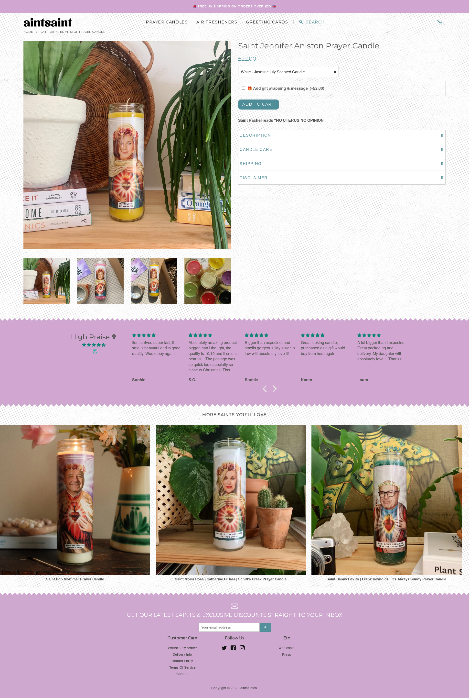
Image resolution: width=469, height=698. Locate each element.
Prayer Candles (167, 22)
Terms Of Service (182, 667)
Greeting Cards (267, 22)
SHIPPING (342, 163)
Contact (182, 673)
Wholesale (286, 647)
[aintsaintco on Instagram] (242, 648)
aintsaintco (248, 687)
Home (28, 31)
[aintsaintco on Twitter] (224, 648)
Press (286, 654)
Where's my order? (182, 647)
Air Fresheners (216, 22)
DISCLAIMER (342, 177)
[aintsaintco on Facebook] (233, 648)
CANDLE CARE (342, 149)
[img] (94, 344)
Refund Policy (182, 660)
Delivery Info (182, 654)
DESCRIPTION (342, 135)
